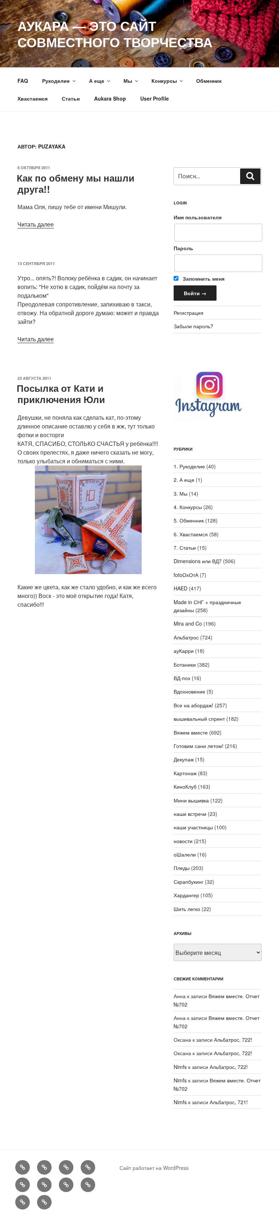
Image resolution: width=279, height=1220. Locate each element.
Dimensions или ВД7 (198, 561)
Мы (128, 80)
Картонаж (185, 773)
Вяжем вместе (191, 732)
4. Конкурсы (188, 507)
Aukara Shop (110, 98)
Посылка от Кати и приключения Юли (61, 393)
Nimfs (180, 1066)
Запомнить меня (203, 278)
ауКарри (184, 650)
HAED (180, 588)
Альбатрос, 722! (233, 1039)
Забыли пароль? (193, 326)
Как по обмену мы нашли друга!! (75, 183)
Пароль (183, 248)
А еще (96, 80)
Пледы (182, 867)
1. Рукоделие (189, 466)
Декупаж (184, 759)
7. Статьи (185, 547)
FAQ (22, 80)
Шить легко (187, 908)
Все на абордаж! (193, 705)
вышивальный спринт (199, 718)
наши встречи (190, 813)
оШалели (185, 854)
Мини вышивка (191, 800)
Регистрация (188, 312)
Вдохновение (189, 691)
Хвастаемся (32, 98)
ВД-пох (182, 678)
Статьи (71, 98)
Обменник (209, 80)
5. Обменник (189, 520)
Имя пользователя (198, 217)
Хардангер (186, 895)
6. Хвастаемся (191, 534)
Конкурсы (164, 80)
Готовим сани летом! (198, 745)
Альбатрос (186, 637)
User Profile (154, 98)
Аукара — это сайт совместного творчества (115, 33)
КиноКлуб (185, 786)
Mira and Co (188, 623)
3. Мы (180, 493)
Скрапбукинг (188, 881)
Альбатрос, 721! (229, 1102)
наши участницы (193, 827)
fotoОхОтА (186, 574)
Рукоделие (56, 80)
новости (183, 841)
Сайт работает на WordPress (154, 1167)
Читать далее (35, 224)
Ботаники (185, 664)
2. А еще (184, 479)
